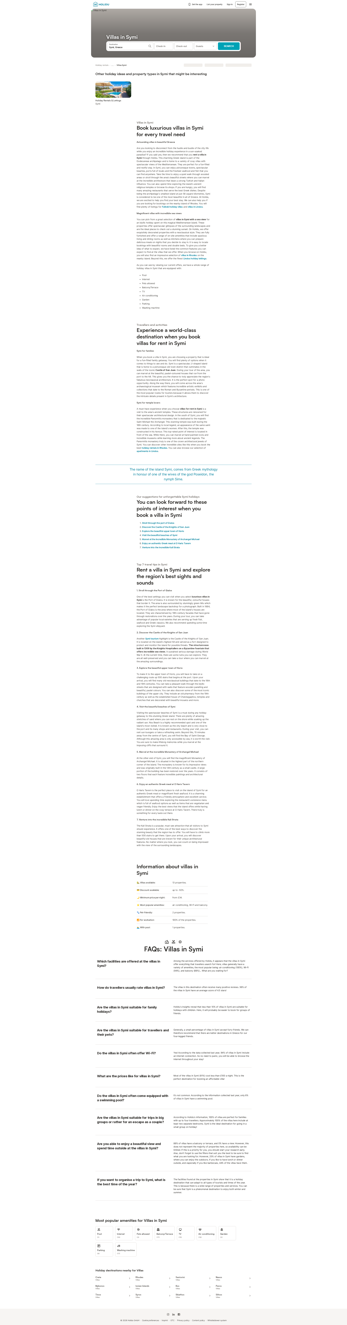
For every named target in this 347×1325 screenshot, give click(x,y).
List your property (215, 4)
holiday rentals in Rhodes (154, 448)
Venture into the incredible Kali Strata (161, 547)
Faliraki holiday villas (172, 206)
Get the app (197, 4)
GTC (172, 1320)
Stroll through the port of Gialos (158, 523)
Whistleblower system (217, 1320)
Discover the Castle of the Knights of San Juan (165, 527)
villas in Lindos (195, 206)
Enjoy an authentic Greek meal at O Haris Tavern (166, 543)
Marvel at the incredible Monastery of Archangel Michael (170, 539)
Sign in (230, 4)
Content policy (198, 1320)
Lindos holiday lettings (194, 258)
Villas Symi (122, 65)
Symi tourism (152, 638)
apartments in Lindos (147, 451)
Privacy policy (183, 1320)
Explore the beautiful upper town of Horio (163, 531)
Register (240, 4)
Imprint (165, 1320)
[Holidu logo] (106, 4)
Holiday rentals (101, 65)
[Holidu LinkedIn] (173, 1314)
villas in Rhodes (189, 255)
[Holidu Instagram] (168, 1314)
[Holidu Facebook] (178, 1314)
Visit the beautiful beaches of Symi (159, 535)
